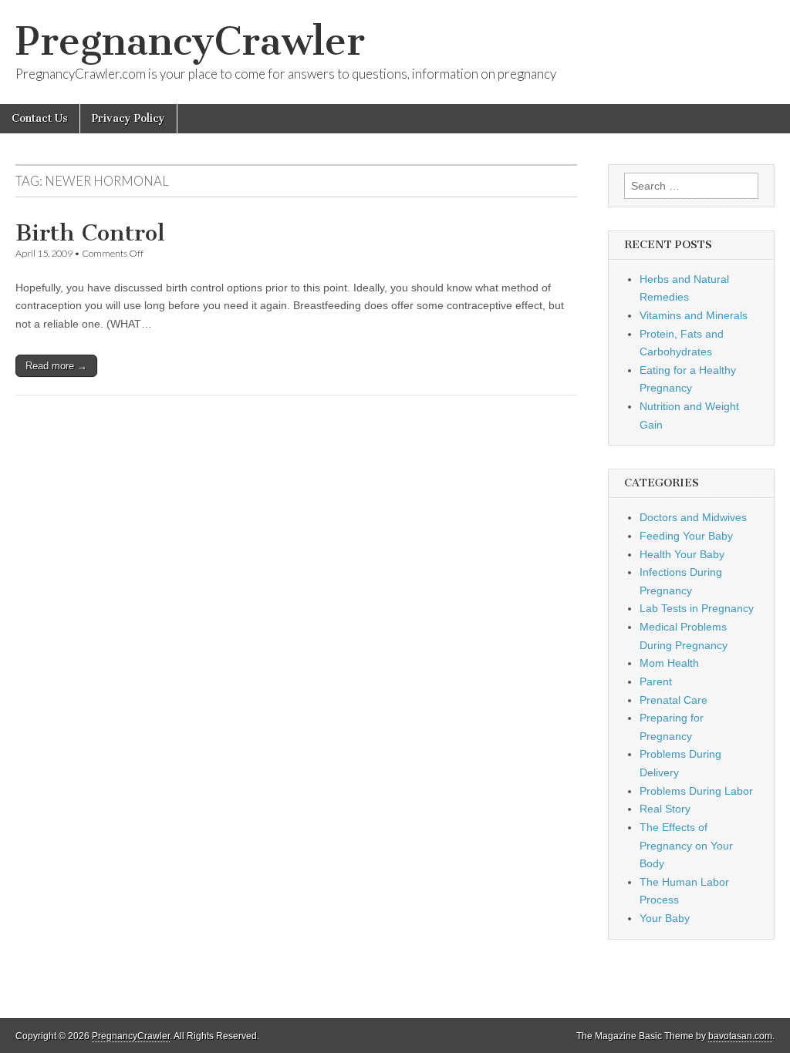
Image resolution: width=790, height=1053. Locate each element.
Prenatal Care (673, 700)
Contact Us (40, 118)
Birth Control (90, 233)
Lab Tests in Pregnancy (697, 608)
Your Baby (665, 918)
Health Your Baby (682, 554)
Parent (656, 681)
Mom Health (669, 663)
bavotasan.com (740, 1036)
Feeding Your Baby (686, 536)
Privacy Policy (128, 118)
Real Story (665, 808)
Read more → (56, 366)
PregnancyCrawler (190, 41)
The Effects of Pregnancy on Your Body (686, 845)
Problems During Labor (696, 791)
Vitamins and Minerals (694, 315)
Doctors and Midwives (693, 517)
